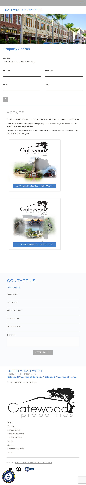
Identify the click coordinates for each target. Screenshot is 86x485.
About (10, 452)
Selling (10, 445)
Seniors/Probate (15, 449)
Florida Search (14, 437)
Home (10, 422)
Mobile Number (14, 327)
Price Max (49, 70)
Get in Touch (43, 352)
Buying (10, 441)
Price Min (6, 70)
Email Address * (15, 311)
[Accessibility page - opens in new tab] (29, 470)
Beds (5, 84)
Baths (47, 84)
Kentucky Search (15, 434)
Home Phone (13, 319)
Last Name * (12, 303)
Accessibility (13, 430)
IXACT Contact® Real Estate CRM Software (33, 462)
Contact (11, 426)
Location (6, 58)
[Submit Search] (5, 99)
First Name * (13, 294)
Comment (12, 335)
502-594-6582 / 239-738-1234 (23, 382)
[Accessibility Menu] (8, 476)
